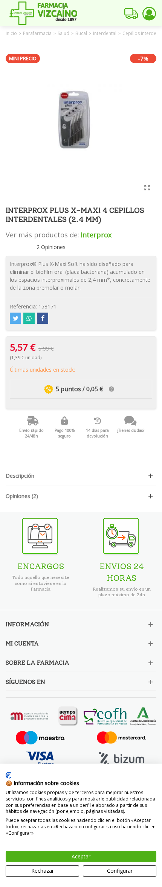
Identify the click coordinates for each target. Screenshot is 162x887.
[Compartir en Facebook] (42, 318)
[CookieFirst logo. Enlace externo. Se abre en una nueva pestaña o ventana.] (8, 775)
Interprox (96, 234)
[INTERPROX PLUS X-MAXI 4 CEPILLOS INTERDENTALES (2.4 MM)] (147, 187)
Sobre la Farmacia (37, 662)
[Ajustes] (149, 13)
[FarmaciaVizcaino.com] (43, 13)
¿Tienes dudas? (130, 430)
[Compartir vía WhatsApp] (29, 318)
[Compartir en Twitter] (15, 318)
